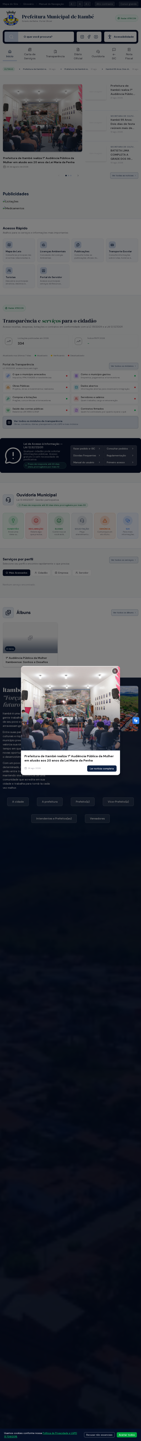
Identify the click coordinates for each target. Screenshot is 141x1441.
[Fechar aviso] (115, 671)
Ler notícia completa (102, 768)
